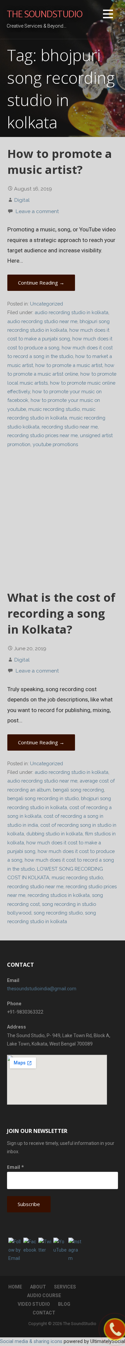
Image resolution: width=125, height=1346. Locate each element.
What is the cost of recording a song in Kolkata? (61, 613)
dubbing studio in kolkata (54, 833)
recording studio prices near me (42, 435)
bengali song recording (78, 790)
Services (65, 1286)
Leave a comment (37, 211)
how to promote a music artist (68, 365)
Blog (64, 1304)
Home (15, 1286)
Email (15, 1167)
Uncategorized (46, 303)
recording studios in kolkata (59, 895)
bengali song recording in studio (43, 798)
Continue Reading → (41, 282)
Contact (44, 1312)
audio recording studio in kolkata (71, 312)
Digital (22, 200)
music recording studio (54, 409)
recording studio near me (70, 426)
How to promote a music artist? (59, 161)
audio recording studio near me (42, 321)
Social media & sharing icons (31, 1341)
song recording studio (58, 913)
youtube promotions (55, 444)
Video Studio (34, 1304)
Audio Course (44, 1295)
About (38, 1286)
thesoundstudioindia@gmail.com (41, 988)
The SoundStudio (44, 14)
